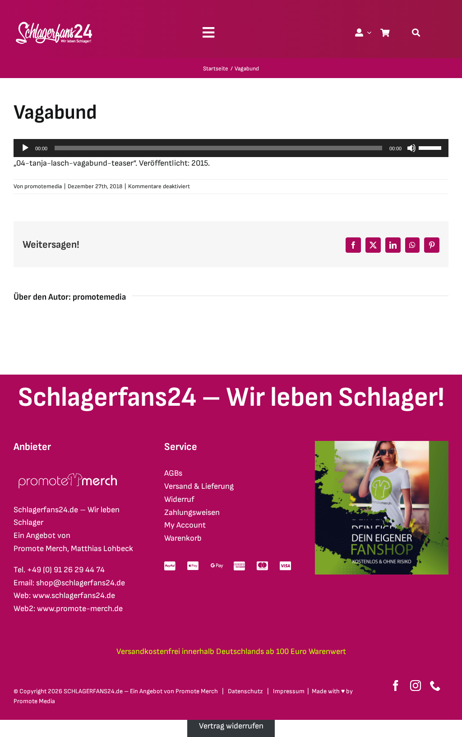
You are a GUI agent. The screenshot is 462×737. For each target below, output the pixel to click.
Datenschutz (245, 691)
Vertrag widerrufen (231, 726)
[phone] (435, 685)
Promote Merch (197, 691)
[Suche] (416, 32)
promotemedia (43, 186)
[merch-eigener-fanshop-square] (381, 445)
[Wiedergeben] (25, 148)
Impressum (289, 691)
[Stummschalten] (411, 148)
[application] (231, 148)
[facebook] (395, 685)
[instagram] (415, 685)
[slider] (431, 147)
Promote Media (34, 701)
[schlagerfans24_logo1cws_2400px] (55, 20)
